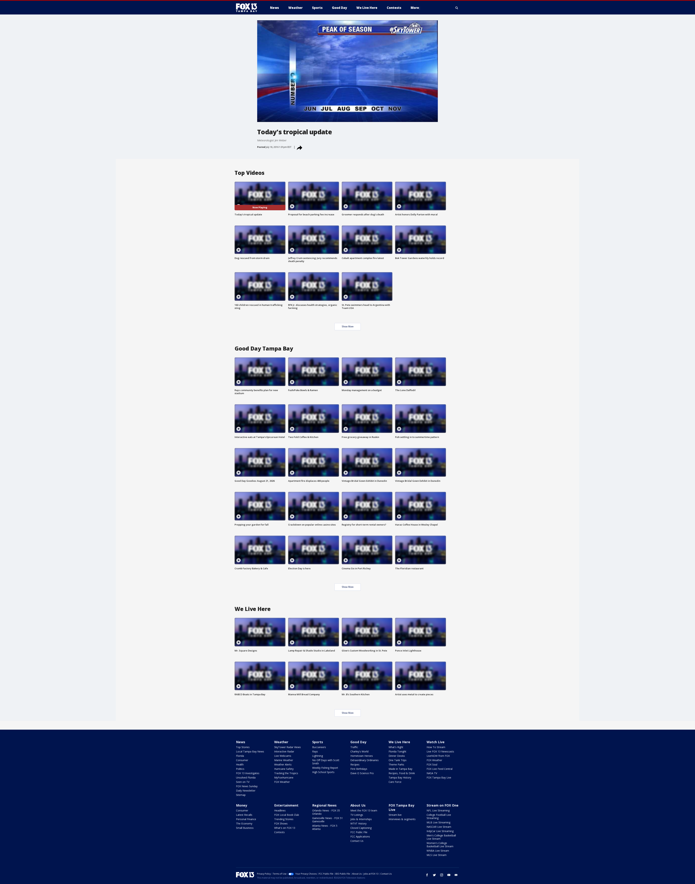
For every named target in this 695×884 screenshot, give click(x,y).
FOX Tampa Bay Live (439, 777)
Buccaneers (319, 747)
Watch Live (436, 742)
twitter (434, 875)
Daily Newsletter (245, 790)
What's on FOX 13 (284, 828)
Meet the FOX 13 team (363, 810)
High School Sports (323, 772)
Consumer (242, 760)
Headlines (280, 810)
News (240, 742)
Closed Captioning (361, 828)
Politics (240, 769)
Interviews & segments (402, 819)
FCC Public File (358, 832)
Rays (315, 751)
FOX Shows (281, 823)
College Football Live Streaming (439, 816)
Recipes (354, 764)
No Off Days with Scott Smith (325, 761)
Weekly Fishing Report (325, 767)
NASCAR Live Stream (439, 826)
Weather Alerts (283, 764)
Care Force (395, 782)
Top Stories (243, 747)
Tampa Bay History (400, 777)
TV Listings (356, 815)
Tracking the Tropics (286, 773)
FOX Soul (432, 764)
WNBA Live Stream (438, 850)
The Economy (244, 823)
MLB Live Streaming (438, 822)
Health (240, 764)
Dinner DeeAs (397, 756)
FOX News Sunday (247, 786)
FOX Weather (282, 782)
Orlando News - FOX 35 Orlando (326, 812)
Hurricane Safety (284, 769)
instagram (442, 875)
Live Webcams (282, 756)
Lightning (317, 756)
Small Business (245, 828)
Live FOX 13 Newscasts (440, 751)
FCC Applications (360, 836)
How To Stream (436, 747)
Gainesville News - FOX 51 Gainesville (327, 819)
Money (241, 805)
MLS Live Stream (437, 855)
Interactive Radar (284, 751)
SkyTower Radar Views (287, 747)
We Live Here (399, 742)
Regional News (324, 805)
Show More (347, 326)
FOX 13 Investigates (247, 773)
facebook (427, 875)
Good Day (358, 742)
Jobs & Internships (361, 819)
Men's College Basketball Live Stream (441, 837)
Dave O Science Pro (362, 773)
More (415, 8)
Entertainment (286, 805)
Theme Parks (396, 764)
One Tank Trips (398, 760)
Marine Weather (283, 760)
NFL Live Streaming (438, 810)
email (456, 875)
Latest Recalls (244, 815)
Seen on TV (242, 782)
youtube (449, 875)
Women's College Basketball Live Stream (440, 844)
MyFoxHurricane (283, 777)
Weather (281, 742)
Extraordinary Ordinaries (364, 760)
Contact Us (356, 841)
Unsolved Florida (246, 777)
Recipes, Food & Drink (402, 773)
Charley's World (359, 751)
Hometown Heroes (361, 756)
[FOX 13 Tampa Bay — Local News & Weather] (248, 7)
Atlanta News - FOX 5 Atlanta (324, 827)
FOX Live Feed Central (439, 769)
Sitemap (241, 795)
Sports (317, 742)
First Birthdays (358, 769)
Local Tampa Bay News (250, 751)
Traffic (354, 747)
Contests (279, 832)
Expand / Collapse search (457, 7)
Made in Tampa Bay (400, 769)
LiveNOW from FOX (438, 756)
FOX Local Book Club (286, 815)
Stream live (395, 815)
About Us (357, 805)
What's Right (396, 747)
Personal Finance (246, 819)
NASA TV (432, 773)
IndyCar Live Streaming (440, 831)
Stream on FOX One (442, 805)
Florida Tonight (397, 751)
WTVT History (358, 823)
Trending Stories (283, 819)
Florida (240, 756)
